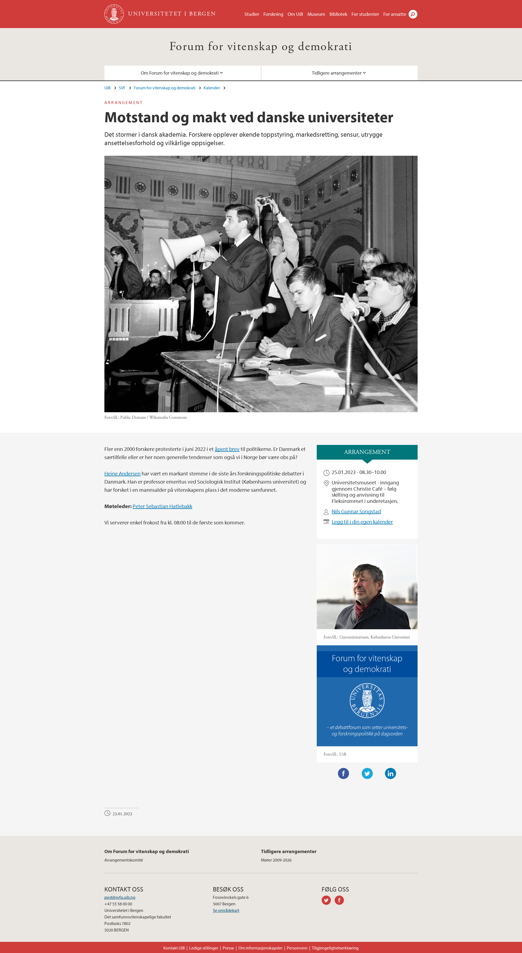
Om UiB (295, 14)
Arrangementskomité (123, 860)
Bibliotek (338, 14)
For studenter (365, 14)
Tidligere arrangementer (337, 73)
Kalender (212, 87)
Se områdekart (226, 910)
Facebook (343, 773)
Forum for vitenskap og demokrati (261, 46)
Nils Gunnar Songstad (356, 511)
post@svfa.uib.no (119, 897)
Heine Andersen (122, 473)
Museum (316, 14)
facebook (341, 901)
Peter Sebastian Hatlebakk (162, 506)
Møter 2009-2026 (276, 860)
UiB (107, 87)
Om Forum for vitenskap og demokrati (180, 73)
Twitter (367, 773)
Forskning (273, 14)
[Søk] (413, 14)
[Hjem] (114, 14)
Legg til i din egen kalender (362, 521)
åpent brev (227, 448)
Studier (251, 14)
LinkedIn (390, 773)
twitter (328, 901)
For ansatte (394, 14)
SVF (122, 87)
